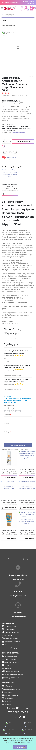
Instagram (6, 152)
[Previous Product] (30, 77)
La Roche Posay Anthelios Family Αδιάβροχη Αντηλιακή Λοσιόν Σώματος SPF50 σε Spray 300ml (27, 469)
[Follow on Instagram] (15, 717)
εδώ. (29, 742)
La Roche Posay (19, 132)
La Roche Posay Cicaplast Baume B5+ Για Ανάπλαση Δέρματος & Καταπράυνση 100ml (10, 184)
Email (16, 152)
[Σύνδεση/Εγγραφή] (26, 8)
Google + (13, 152)
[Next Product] (33, 77)
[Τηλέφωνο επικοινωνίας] (18, 584)
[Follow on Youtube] (24, 717)
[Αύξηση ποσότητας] (10, 141)
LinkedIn (10, 152)
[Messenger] (18, 568)
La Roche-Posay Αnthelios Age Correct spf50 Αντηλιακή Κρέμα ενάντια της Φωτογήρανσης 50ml (9, 469)
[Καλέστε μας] (21, 8)
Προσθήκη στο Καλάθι (10, 194)
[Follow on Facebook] (11, 717)
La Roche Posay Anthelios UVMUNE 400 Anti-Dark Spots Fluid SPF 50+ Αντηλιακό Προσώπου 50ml (27, 500)
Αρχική (4, 20)
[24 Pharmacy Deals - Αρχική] (10, 8)
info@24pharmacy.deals (10, 2)
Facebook (3, 152)
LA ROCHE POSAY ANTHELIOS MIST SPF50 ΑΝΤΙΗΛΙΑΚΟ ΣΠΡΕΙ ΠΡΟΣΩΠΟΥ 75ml (9, 500)
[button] (3, 15)
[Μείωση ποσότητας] (3, 141)
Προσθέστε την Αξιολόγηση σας (20, 95)
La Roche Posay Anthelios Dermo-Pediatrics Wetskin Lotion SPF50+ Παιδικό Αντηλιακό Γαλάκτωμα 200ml (9, 530)
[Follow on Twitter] (20, 717)
